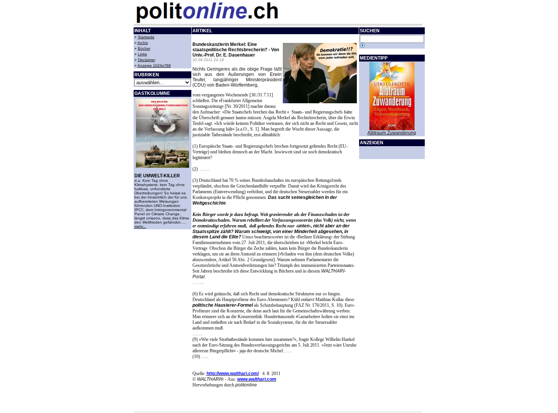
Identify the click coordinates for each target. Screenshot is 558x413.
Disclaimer (146, 60)
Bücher (144, 48)
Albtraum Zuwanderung (391, 133)
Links (142, 54)
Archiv (142, 43)
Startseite (146, 37)
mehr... (140, 226)
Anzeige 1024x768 (154, 65)
